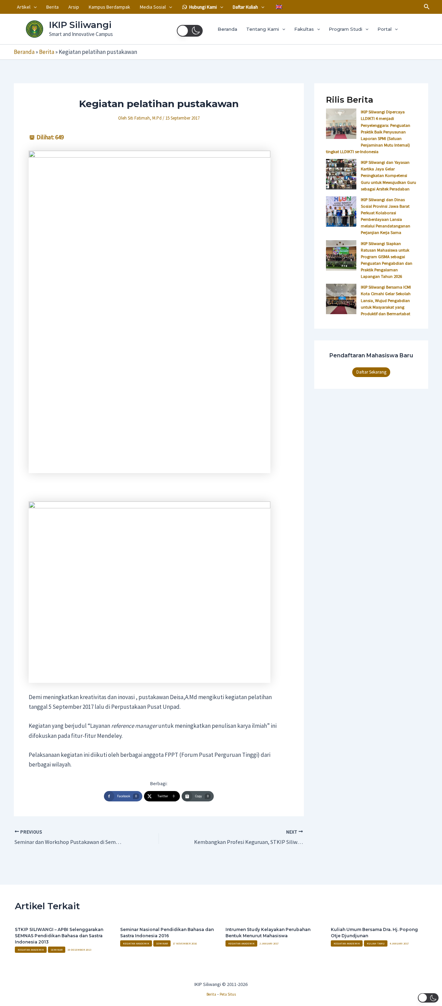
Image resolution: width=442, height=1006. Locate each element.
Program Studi (345, 29)
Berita (52, 7)
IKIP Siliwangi (80, 24)
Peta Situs (228, 994)
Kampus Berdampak (109, 7)
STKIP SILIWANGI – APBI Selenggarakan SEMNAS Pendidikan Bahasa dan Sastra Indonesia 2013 (59, 935)
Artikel (23, 7)
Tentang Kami (262, 29)
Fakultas (304, 29)
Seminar (57, 949)
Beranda (227, 29)
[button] (33, 7)
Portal (384, 29)
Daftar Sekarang (371, 372)
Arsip (73, 7)
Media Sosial (153, 7)
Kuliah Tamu (376, 943)
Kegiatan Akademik (31, 949)
